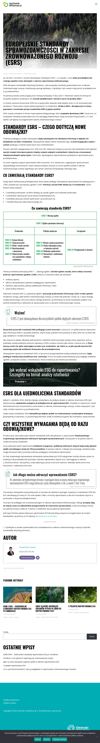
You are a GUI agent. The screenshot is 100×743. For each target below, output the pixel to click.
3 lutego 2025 (73, 609)
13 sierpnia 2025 (10, 614)
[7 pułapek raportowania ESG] (82, 595)
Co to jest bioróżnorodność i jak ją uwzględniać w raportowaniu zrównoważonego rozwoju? (39, 669)
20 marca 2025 (41, 614)
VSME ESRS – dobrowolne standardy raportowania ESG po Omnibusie (17, 609)
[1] (56, 78)
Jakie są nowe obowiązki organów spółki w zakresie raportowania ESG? (48, 608)
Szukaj (5, 632)
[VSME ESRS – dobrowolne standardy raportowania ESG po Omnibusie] (17, 595)
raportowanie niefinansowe (14, 568)
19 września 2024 (29, 74)
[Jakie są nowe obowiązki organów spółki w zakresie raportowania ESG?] (50, 595)
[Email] (38, 558)
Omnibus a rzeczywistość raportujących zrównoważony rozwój (28, 658)
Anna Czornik (14, 617)
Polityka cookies (59, 739)
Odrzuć (47, 739)
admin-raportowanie (81, 612)
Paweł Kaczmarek (15, 74)
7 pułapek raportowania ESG (81, 606)
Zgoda (37, 739)
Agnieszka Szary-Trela (49, 617)
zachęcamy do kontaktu (47, 516)
